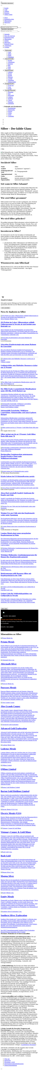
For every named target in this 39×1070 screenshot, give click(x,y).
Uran (9, 87)
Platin (9, 55)
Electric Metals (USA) (11, 813)
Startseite (7, 34)
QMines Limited (5, 362)
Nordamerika (12, 108)
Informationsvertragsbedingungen (14, 1064)
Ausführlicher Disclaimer (28, 1044)
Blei (9, 65)
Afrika (10, 113)
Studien (6, 40)
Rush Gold (6, 856)
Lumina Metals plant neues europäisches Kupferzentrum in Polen (16, 534)
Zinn (9, 68)
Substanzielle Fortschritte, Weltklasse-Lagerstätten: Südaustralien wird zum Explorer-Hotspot (18, 412)
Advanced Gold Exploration (14, 728)
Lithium (6, 11)
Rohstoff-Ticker (8, 44)
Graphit (10, 78)
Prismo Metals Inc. (6, 451)
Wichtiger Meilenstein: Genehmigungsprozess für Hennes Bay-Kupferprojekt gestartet (19, 556)
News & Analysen (9, 36)
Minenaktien (8, 21)
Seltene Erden (8, 14)
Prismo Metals (7, 642)
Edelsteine (11, 103)
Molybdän (11, 95)
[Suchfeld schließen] (18, 27)
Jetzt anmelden (5, 308)
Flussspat (10, 102)
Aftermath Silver (9, 664)
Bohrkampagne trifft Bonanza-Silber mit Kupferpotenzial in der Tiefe (16, 574)
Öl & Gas (11, 85)
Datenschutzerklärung (10, 1065)
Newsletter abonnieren (7, 3)
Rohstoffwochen (9, 19)
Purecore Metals (8, 687)
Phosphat (10, 92)
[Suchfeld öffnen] (5, 24)
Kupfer (6, 8)
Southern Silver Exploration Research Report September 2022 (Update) (18, 931)
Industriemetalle (9, 58)
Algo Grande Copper (10, 706)
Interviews (7, 22)
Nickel (10, 74)
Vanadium (11, 80)
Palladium (11, 57)
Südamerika (11, 110)
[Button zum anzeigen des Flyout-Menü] (1, 5)
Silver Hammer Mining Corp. (9, 319)
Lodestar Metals (8, 749)
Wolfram (10, 98)
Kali (9, 94)
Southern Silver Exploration (14, 915)
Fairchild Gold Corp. (7, 590)
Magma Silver (7, 876)
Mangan (10, 77)
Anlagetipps (7, 45)
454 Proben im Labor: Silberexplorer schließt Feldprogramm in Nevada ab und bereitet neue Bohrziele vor (18, 324)
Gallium (10, 97)
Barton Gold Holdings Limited (9, 407)
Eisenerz (6, 13)
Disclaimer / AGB (9, 1062)
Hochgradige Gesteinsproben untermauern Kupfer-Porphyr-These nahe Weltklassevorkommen (16, 456)
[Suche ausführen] (20, 27)
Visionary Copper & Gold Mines (16, 832)
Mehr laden (4, 608)
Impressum (7, 1060)
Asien (9, 114)
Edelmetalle (8, 50)
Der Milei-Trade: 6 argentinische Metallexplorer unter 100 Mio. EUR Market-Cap (18, 390)
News (6, 17)
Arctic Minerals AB (6, 551)
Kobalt (10, 75)
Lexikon (6, 47)
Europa (10, 111)
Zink (9, 67)
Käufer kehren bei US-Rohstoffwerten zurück (17, 476)
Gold (5, 9)
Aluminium (11, 62)
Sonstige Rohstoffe (10, 90)
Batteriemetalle (9, 70)
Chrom (10, 100)
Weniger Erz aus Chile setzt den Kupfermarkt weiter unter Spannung (18, 514)
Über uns (7, 1059)
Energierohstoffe (9, 83)
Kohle (10, 88)
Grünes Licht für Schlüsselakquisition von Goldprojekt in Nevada (16, 594)
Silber (9, 54)
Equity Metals (7, 896)
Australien (11, 116)
